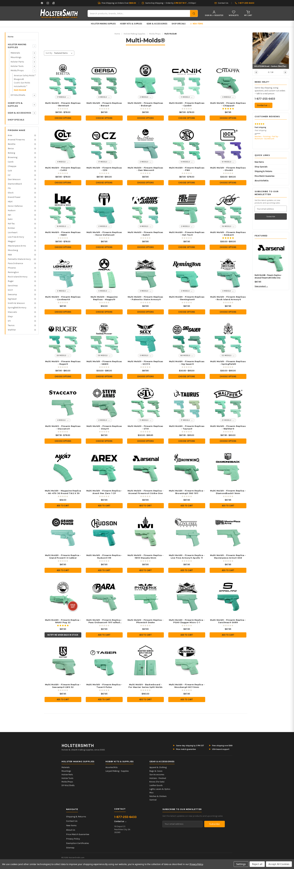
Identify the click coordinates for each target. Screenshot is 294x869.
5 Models (102, 291)
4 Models (102, 97)
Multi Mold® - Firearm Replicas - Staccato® (63, 427)
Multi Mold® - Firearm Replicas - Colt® (63, 169)
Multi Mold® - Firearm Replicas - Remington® (187, 298)
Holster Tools (17, 66)
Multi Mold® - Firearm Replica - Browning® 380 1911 (187, 491)
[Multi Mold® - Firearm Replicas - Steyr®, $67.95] (104, 402)
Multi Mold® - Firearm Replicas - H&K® (63, 233)
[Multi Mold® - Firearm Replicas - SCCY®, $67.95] (145, 337)
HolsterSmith (78, 745)
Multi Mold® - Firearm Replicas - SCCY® (145, 362)
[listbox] (64, 53)
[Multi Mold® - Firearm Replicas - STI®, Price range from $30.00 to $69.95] (145, 402)
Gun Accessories (156, 774)
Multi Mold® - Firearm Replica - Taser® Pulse (104, 685)
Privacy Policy (73, 838)
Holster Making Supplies (103, 23)
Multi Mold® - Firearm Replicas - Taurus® (187, 427)
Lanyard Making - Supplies (117, 771)
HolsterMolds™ (20, 86)
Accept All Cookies (278, 864)
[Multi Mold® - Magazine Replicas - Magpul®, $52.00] (104, 273)
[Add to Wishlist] (74, 67)
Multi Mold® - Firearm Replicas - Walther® (228, 427)
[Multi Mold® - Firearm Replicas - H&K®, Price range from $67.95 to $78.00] (63, 208)
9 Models (144, 226)
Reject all (257, 864)
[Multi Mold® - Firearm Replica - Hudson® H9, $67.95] (104, 531)
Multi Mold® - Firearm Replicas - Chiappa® (228, 104)
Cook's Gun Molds (22, 83)
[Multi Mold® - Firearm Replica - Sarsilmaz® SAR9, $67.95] (228, 596)
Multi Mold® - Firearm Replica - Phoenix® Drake (145, 621)
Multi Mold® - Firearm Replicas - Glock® (228, 169)
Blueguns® (19, 79)
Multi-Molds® (20, 90)
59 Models (103, 355)
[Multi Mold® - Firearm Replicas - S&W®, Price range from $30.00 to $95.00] (104, 337)
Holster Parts (17, 61)
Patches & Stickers (158, 796)
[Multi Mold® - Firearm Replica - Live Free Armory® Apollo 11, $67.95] (186, 531)
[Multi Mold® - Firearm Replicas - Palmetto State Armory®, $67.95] (145, 273)
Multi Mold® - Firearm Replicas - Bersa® (104, 104)
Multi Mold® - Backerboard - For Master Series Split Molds (145, 685)
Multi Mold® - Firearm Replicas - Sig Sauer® (187, 362)
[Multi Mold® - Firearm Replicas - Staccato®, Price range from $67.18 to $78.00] (63, 402)
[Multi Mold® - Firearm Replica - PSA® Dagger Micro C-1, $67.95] (186, 596)
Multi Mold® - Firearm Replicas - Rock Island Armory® (228, 298)
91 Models (226, 162)
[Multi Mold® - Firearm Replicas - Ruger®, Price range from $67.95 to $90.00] (63, 337)
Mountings (16, 57)
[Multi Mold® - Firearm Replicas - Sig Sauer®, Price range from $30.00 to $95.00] (186, 337)
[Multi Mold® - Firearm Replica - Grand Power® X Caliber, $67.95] (63, 531)
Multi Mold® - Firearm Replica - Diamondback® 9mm (228, 491)
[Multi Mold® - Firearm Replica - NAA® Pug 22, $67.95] (63, 596)
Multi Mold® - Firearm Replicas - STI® (145, 427)
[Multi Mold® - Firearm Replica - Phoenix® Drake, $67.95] (145, 596)
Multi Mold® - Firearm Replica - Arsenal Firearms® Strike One (145, 491)
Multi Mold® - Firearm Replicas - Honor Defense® (104, 233)
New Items (259, 162)
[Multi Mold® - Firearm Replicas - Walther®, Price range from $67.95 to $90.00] (228, 402)
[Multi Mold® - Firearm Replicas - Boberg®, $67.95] (145, 79)
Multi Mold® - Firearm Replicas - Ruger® (63, 362)
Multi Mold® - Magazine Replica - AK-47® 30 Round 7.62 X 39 (63, 491)
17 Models (61, 97)
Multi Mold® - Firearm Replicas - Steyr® (104, 427)
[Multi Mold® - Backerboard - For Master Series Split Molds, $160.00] (145, 660)
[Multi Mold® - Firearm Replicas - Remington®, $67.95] (186, 273)
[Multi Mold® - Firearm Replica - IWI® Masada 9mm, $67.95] (145, 531)
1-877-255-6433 (265, 98)
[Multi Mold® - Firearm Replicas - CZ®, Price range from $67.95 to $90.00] (104, 143)
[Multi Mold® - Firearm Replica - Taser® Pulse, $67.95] (104, 660)
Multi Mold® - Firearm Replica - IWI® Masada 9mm (145, 556)
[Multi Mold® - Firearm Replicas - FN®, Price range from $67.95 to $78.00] (186, 143)
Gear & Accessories (157, 23)
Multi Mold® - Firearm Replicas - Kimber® (228, 233)
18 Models (226, 226)
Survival (152, 800)
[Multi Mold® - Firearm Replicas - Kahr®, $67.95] (145, 208)
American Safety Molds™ (25, 75)
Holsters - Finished (157, 778)
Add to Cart (63, 505)
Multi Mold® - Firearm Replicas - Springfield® (228, 362)
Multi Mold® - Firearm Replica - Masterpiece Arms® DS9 (228, 556)
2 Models (144, 97)
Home (10, 36)
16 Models (61, 226)
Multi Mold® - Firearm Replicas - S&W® (104, 362)
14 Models (185, 162)
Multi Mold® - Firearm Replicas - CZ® (104, 169)
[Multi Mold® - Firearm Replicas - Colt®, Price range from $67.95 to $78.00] (63, 143)
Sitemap (70, 847)
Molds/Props (17, 70)
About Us (70, 830)
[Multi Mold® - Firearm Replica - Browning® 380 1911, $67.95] (186, 467)
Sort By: (49, 53)
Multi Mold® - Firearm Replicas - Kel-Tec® (187, 233)
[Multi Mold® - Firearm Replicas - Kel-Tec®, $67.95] (186, 208)
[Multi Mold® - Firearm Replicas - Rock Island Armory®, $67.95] (228, 273)
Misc (151, 792)
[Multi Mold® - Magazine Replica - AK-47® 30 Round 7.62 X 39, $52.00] (63, 467)
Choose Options (63, 118)
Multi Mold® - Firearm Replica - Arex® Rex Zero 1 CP (104, 491)
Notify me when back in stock (62, 635)
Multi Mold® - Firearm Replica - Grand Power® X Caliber (63, 556)
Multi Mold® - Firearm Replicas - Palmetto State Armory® (145, 298)
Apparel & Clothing (158, 767)
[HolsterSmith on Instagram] (48, 3)
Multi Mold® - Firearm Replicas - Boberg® (145, 104)
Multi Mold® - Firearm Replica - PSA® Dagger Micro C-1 (187, 621)
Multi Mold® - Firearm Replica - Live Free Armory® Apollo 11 (187, 556)
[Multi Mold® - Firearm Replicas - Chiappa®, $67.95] (228, 79)
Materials (15, 53)
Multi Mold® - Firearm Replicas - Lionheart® (63, 298)
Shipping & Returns (263, 171)
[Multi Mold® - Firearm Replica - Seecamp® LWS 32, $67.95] (63, 660)
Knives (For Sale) (156, 782)
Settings (241, 864)
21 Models (226, 420)
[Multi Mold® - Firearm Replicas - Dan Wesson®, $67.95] (145, 143)
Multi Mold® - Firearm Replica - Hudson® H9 (104, 556)
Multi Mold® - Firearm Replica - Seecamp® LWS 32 (63, 685)
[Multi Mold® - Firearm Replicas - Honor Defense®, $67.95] (104, 208)
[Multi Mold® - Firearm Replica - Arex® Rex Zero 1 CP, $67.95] (104, 467)
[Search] (194, 13)
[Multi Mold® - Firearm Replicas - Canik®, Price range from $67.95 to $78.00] (186, 79)
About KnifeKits (262, 180)
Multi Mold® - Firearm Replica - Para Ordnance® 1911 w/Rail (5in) (104, 621)
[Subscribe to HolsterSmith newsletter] (53, 3)
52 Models (227, 355)
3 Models (226, 97)
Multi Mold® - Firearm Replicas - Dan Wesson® (145, 169)
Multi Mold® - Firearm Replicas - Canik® (187, 104)
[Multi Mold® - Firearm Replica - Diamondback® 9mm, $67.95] (228, 467)
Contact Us (71, 821)
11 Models (185, 97)
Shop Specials (179, 23)
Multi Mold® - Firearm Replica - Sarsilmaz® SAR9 (228, 621)
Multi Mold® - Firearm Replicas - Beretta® (63, 104)
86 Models (185, 355)
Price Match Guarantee (264, 176)
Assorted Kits (112, 767)
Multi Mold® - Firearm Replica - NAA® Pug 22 (63, 621)
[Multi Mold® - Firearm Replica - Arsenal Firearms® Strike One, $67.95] (145, 467)
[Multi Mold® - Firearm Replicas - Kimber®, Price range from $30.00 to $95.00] (228, 208)
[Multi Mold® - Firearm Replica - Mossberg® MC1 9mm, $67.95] (186, 660)
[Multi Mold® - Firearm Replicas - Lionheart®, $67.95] (63, 273)
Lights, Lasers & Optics (159, 789)
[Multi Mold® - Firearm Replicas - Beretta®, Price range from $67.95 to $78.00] (63, 79)
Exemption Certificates (77, 843)
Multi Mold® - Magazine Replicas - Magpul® (104, 298)
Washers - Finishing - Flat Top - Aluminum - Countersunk (267, 138)
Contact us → (263, 105)
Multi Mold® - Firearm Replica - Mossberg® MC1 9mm (187, 685)
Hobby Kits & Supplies (131, 23)
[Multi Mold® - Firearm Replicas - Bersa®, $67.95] (104, 79)
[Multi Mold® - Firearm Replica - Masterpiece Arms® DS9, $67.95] (228, 531)
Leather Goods (156, 785)
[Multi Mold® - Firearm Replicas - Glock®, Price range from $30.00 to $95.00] (228, 143)
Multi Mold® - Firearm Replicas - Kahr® (145, 233)
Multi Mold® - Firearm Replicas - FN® (187, 169)
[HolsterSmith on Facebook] (42, 3)
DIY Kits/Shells (18, 95)
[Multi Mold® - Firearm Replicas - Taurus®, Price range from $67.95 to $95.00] (186, 402)
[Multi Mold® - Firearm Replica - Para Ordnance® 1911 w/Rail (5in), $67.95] (104, 596)
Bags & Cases (155, 771)
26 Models (61, 355)
